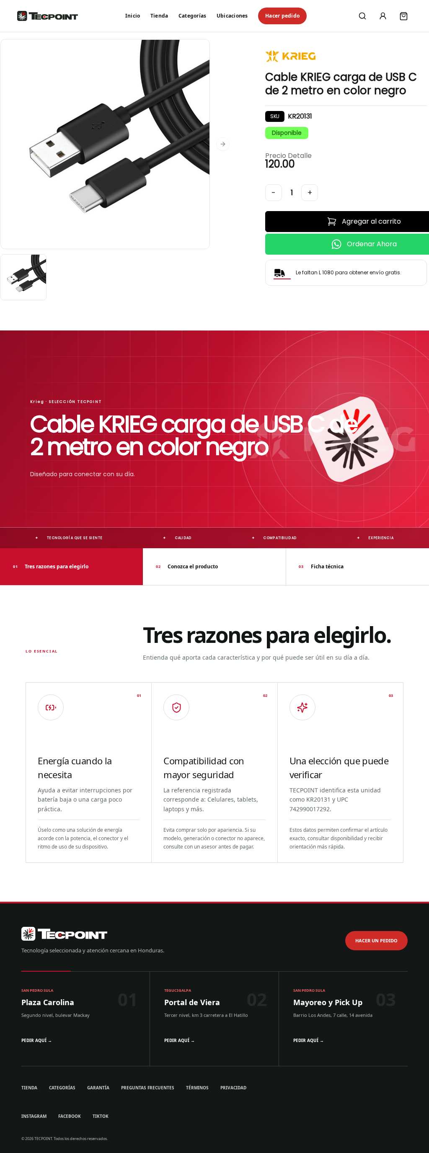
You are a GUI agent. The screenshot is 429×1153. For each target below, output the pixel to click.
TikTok (101, 1116)
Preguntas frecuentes (147, 1088)
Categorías (192, 15)
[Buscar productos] (362, 16)
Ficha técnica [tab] (321, 566)
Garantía (98, 1088)
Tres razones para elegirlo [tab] (50, 566)
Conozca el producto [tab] (187, 566)
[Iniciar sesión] (383, 16)
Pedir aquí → (36, 1040)
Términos (197, 1088)
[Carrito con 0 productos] (403, 16)
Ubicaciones (232, 15)
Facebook (69, 1116)
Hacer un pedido (376, 940)
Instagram (34, 1116)
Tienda (159, 15)
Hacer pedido (282, 15)
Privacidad (233, 1088)
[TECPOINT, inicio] (47, 16)
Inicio (132, 15)
